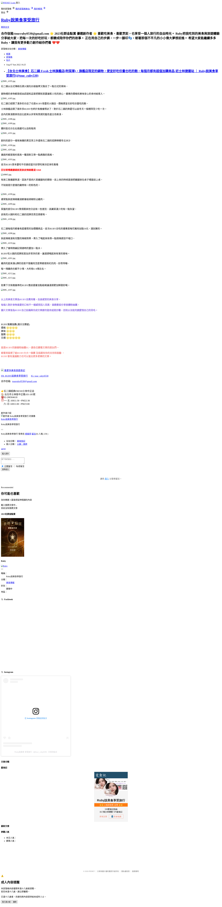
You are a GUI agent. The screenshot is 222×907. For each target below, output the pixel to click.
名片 (8, 60)
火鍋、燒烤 (22, 444)
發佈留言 (5, 469)
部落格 (9, 57)
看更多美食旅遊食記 (14, 370)
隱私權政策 (125, 871)
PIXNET (92, 871)
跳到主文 (5, 27)
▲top (3, 449)
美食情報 (22, 49)
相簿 (8, 54)
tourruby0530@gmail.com (24, 381)
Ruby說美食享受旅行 (20, 20)
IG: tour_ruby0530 (39, 376)
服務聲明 (135, 871)
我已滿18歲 (6, 902)
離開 (14, 902)
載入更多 (5, 454)
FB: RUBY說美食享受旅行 (14, 376)
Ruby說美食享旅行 (9, 419)
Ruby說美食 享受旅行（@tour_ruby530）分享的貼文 (36, 752)
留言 (34, 434)
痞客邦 (28, 434)
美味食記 (21, 441)
